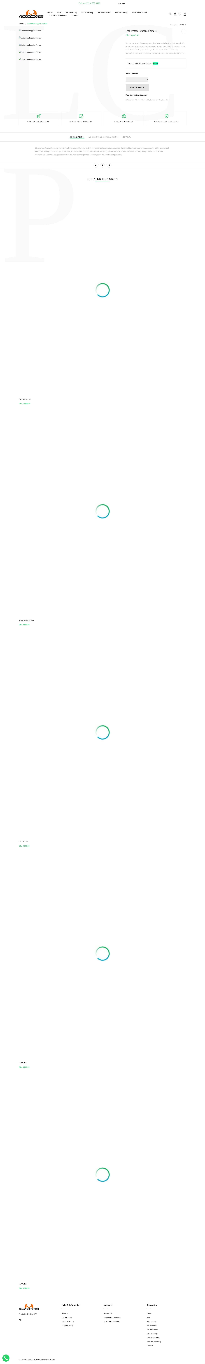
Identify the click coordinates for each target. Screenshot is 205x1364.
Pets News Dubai (139, 12)
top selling (165, 100)
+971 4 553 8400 (92, 3)
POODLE (23, 1063)
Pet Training (71, 12)
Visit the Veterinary (58, 15)
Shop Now (121, 3)
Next (182, 24)
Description (77, 137)
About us (65, 1313)
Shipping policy (67, 1325)
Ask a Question (132, 73)
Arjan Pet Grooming (111, 1321)
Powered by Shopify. (48, 1359)
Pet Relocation (104, 12)
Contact (75, 15)
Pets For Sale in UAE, (142, 100)
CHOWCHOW (25, 399)
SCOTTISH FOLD (26, 620)
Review (127, 137)
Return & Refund (68, 1321)
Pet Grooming (121, 12)
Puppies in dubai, (156, 100)
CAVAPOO (23, 842)
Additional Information (103, 137)
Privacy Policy (67, 1317)
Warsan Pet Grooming (112, 1317)
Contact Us (108, 1313)
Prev (175, 24)
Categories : (130, 100)
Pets (59, 12)
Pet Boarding (87, 12)
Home (50, 12)
